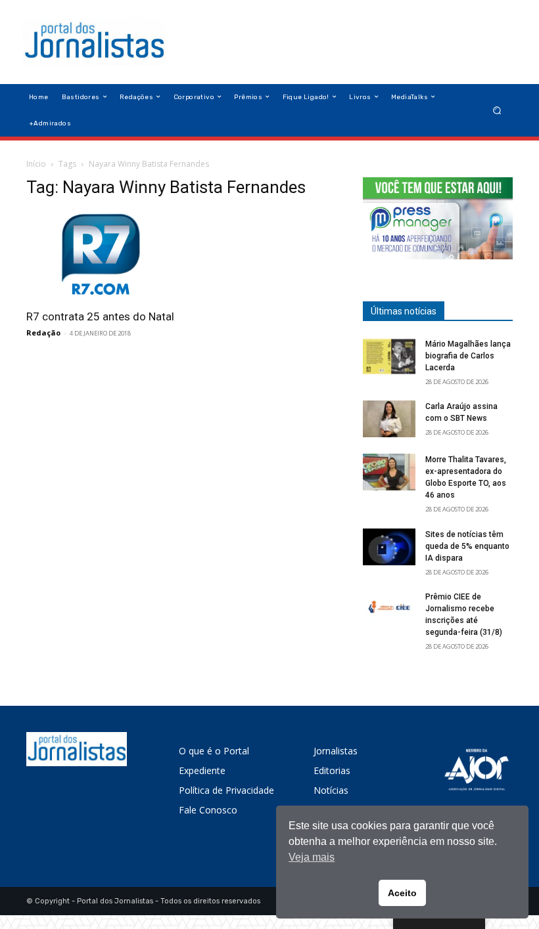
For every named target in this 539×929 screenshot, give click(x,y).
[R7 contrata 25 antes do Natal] (101, 256)
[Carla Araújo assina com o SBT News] (389, 418)
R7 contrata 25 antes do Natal (100, 316)
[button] (497, 110)
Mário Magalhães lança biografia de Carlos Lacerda (468, 355)
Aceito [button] (402, 893)
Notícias (331, 790)
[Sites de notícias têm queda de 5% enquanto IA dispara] (389, 547)
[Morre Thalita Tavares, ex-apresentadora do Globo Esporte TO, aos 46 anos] (389, 472)
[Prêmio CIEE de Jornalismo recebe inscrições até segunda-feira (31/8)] (389, 609)
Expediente (202, 770)
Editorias (332, 770)
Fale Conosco (208, 810)
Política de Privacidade (226, 790)
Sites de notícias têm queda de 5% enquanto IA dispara (467, 546)
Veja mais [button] (312, 857)
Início (36, 163)
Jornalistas (336, 751)
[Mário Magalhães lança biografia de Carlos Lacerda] (389, 356)
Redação (43, 332)
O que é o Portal (214, 751)
